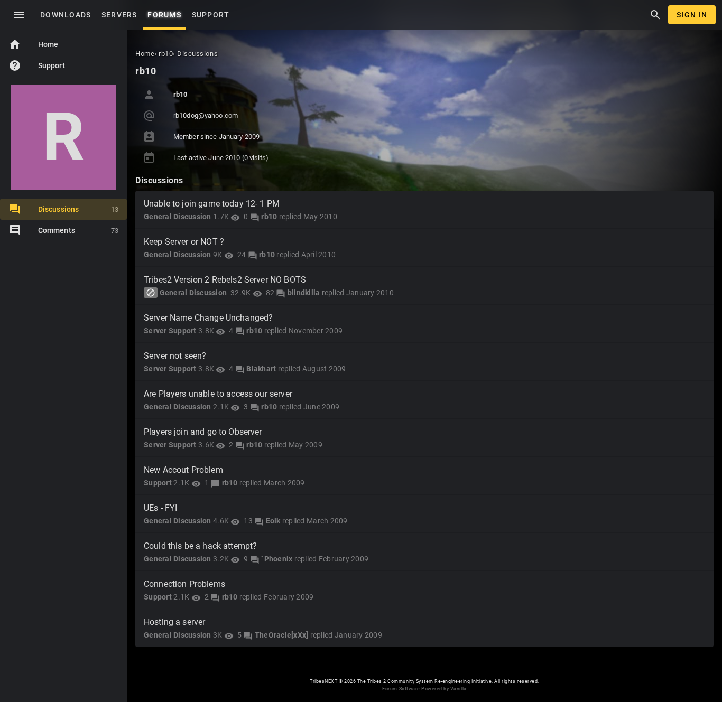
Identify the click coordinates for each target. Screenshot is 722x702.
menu (19, 14)
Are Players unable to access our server (218, 394)
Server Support (170, 330)
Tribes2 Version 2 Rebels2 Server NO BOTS (225, 280)
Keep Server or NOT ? (184, 242)
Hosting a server (174, 622)
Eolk (273, 521)
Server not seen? (175, 356)
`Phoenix (276, 559)
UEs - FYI (160, 508)
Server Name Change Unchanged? (208, 318)
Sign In (692, 15)
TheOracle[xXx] (282, 635)
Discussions (78, 209)
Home (33, 44)
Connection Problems (184, 584)
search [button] (655, 14)
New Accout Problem (183, 470)
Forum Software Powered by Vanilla (424, 688)
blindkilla (304, 292)
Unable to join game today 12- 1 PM (212, 204)
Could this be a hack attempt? (200, 546)
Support (36, 65)
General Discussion (177, 216)
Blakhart (261, 368)
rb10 (269, 216)
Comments (78, 230)
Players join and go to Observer (203, 432)
